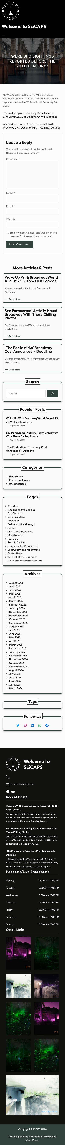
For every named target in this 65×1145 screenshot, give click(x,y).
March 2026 (16, 600)
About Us (13, 505)
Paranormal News (19, 480)
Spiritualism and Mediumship (24, 549)
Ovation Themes (41, 1136)
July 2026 (14, 586)
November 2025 (18, 615)
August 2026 (16, 582)
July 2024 (14, 673)
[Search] (52, 393)
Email (10, 206)
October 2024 (17, 662)
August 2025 (16, 626)
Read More (15, 299)
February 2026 (17, 604)
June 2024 (15, 677)
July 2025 (14, 630)
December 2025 (18, 611)
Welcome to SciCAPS (24, 26)
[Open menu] (4, 35)
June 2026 (15, 590)
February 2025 (17, 648)
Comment (13, 159)
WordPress (32, 1140)
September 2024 (18, 666)
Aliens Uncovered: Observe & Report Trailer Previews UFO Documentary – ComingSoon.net (31, 125)
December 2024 (18, 655)
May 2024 (15, 681)
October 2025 (17, 619)
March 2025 (16, 644)
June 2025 (15, 633)
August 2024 (16, 670)
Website (10, 219)
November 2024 (18, 659)
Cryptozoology (16, 516)
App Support (15, 513)
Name (10, 192)
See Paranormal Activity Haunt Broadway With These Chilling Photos (32, 434)
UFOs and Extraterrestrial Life (25, 560)
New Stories (16, 476)
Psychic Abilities (17, 542)
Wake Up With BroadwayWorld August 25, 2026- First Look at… (32, 420)
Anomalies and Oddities (21, 509)
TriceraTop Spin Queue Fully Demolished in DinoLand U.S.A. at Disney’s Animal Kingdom (30, 114)
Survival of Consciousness (22, 556)
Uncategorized (17, 483)
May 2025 (14, 637)
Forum (11, 527)
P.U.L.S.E (13, 538)
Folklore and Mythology (21, 524)
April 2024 (15, 684)
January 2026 (17, 608)
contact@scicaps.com (22, 784)
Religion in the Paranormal (23, 546)
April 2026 (15, 597)
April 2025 (15, 641)
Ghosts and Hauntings (20, 531)
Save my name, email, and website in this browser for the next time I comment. (33, 234)
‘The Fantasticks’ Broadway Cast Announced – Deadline (26, 448)
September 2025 (18, 622)
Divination (14, 520)
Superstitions (15, 553)
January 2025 (17, 651)
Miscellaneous (15, 535)
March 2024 (16, 688)
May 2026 (15, 593)
